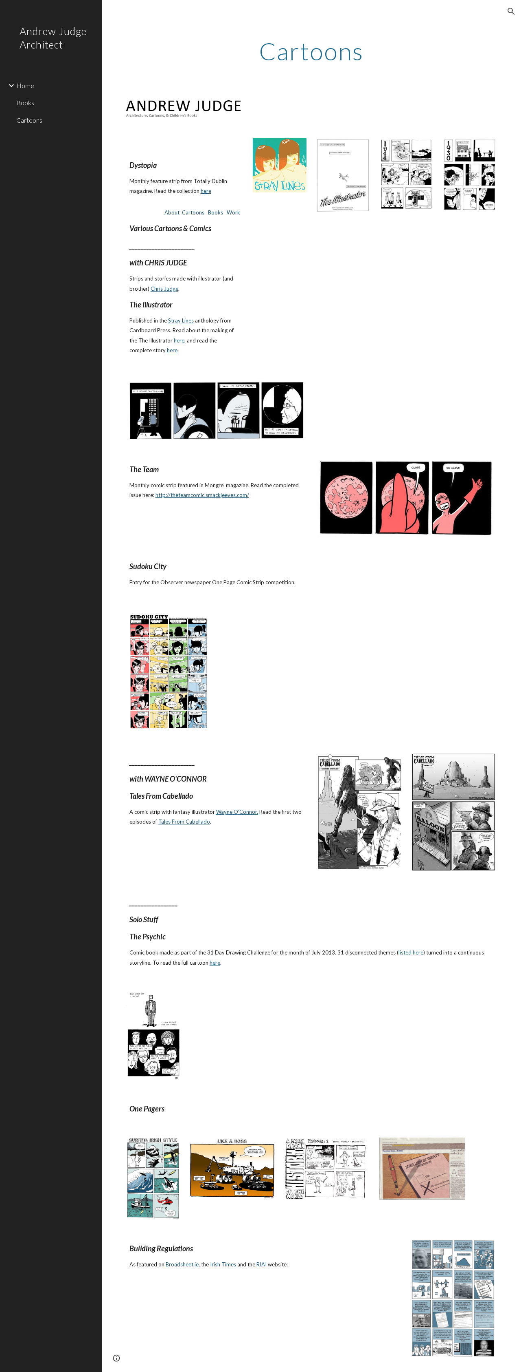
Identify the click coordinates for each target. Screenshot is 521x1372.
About (172, 212)
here (206, 191)
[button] (511, 11)
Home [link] (25, 85)
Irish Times (223, 1264)
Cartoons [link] (29, 120)
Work (233, 212)
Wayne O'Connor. (237, 812)
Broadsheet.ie (182, 1264)
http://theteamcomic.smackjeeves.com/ (202, 495)
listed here (410, 952)
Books (215, 212)
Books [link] (25, 102)
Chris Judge (164, 288)
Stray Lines (181, 320)
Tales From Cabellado (184, 821)
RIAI (261, 1264)
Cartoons (193, 212)
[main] (311, 51)
